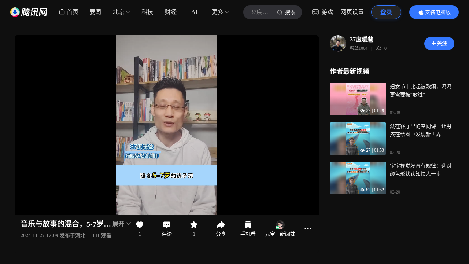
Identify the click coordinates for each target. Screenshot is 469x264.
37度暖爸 (361, 39)
